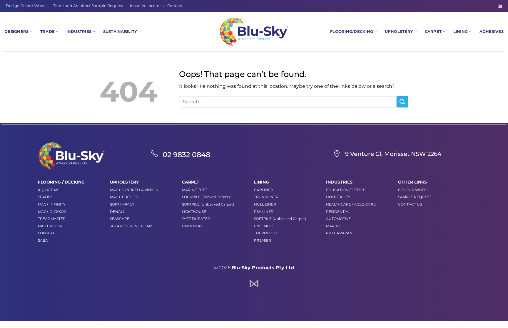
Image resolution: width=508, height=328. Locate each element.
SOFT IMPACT (122, 204)
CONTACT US (410, 204)
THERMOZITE (266, 233)
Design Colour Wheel (26, 6)
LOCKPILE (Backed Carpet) (206, 197)
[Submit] (402, 101)
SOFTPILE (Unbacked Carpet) (208, 204)
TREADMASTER (52, 218)
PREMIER (262, 240)
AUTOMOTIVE (338, 218)
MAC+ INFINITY (52, 204)
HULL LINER (265, 204)
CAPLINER (263, 190)
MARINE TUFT (194, 190)
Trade (47, 31)
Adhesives (491, 31)
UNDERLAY (192, 226)
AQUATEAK (48, 190)
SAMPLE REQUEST (414, 197)
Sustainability (120, 31)
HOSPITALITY (338, 197)
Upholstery (399, 31)
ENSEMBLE (264, 226)
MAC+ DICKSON (52, 211)
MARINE (333, 226)
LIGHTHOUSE (194, 211)
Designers (16, 31)
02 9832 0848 (186, 154)
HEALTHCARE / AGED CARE (351, 204)
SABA (43, 240)
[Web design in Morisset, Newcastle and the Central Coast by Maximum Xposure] (254, 282)
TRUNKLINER (266, 197)
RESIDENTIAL (338, 211)
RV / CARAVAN (339, 233)
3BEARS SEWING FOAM (131, 226)
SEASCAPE (119, 218)
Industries (79, 31)
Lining (460, 31)
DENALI (117, 211)
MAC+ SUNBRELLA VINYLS (134, 190)
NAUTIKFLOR (50, 226)
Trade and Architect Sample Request (88, 6)
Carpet (433, 31)
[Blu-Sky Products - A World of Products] (254, 31)
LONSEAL (46, 233)
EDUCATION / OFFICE (345, 190)
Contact (174, 6)
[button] (500, 5)
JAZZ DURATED (196, 218)
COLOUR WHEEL (413, 190)
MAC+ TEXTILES (124, 197)
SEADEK (45, 197)
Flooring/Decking (351, 31)
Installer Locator (145, 6)
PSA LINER (263, 211)
